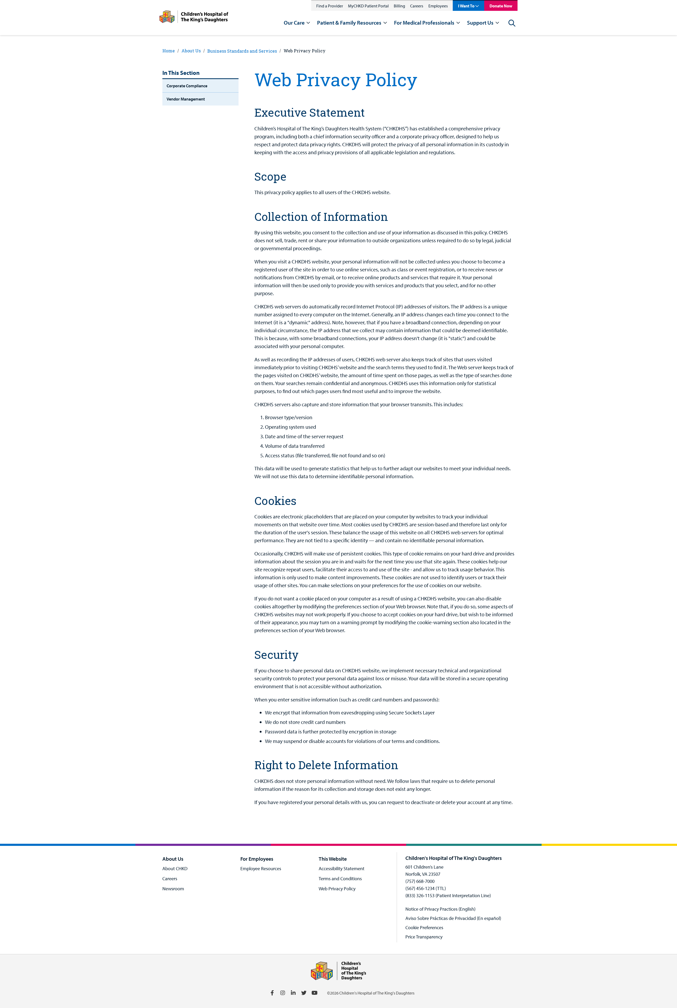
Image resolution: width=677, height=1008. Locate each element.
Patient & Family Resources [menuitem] (349, 22)
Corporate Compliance (187, 85)
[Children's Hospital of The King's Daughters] (193, 17)
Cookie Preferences (424, 927)
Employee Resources (260, 868)
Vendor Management (186, 99)
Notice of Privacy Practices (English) (440, 909)
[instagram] (282, 993)
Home (168, 50)
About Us (191, 50)
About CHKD (174, 868)
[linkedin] (293, 993)
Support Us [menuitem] (480, 22)
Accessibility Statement (341, 868)
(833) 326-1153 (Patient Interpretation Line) (448, 895)
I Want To (466, 5)
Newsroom (173, 889)
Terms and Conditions (340, 878)
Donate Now (501, 5)
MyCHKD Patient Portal (368, 5)
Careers (416, 5)
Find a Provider (329, 5)
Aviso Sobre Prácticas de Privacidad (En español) (453, 918)
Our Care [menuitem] (294, 22)
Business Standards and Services (242, 51)
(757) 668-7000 (419, 881)
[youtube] (314, 993)
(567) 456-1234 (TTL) (425, 888)
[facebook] (272, 993)
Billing (399, 5)
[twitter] (304, 993)
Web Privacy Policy (304, 50)
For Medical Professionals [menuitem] (424, 22)
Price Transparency (423, 937)
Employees (438, 5)
